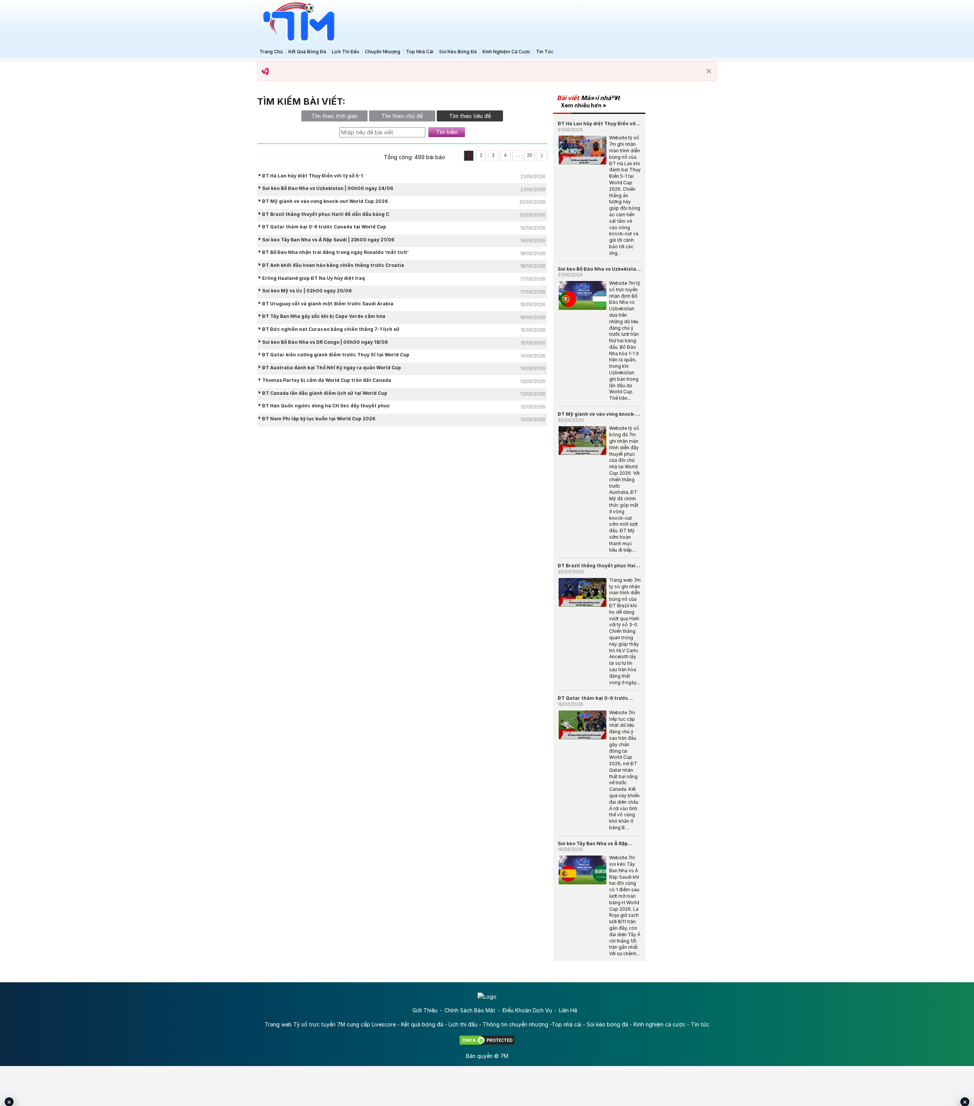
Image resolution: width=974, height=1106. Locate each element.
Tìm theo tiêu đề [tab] (470, 116)
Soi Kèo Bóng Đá (458, 51)
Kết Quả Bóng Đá (307, 51)
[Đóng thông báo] (708, 71)
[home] (296, 22)
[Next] (542, 155)
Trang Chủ (271, 51)
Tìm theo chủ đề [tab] (402, 116)
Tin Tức (545, 51)
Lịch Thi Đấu (345, 51)
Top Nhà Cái (419, 51)
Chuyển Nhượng (382, 51)
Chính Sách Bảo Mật (469, 1010)
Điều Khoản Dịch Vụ (527, 1010)
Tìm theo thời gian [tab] (335, 116)
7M (504, 1056)
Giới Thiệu (425, 1010)
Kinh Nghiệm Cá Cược (506, 51)
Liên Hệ (568, 1010)
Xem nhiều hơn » (583, 105)
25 (529, 155)
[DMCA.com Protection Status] (487, 1039)
